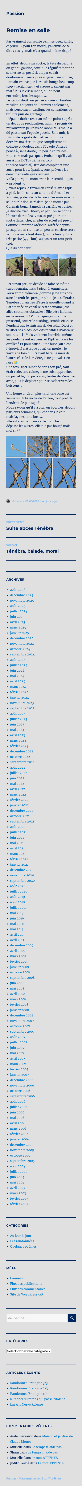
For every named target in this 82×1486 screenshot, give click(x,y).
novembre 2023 (22, 703)
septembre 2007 (22, 1031)
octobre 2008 (20, 972)
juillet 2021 (18, 832)
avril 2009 (17, 951)
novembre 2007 (22, 1021)
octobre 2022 (20, 757)
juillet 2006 (18, 1107)
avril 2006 (17, 1123)
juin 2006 (17, 1112)
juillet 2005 (18, 1171)
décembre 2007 (21, 1015)
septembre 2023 (22, 708)
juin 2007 (17, 1048)
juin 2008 (17, 983)
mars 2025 (18, 627)
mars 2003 (18, 1193)
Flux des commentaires (27, 1289)
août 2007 (17, 1037)
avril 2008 (17, 994)
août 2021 (17, 827)
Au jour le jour (50, 501)
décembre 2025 (21, 595)
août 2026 (18, 590)
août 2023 (17, 713)
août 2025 (17, 606)
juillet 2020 (18, 891)
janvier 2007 (19, 1074)
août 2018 (17, 902)
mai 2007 (17, 1053)
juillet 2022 (18, 773)
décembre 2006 (22, 1080)
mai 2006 (17, 1118)
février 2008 (19, 1004)
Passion (15, 13)
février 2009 (19, 961)
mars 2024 (18, 687)
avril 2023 (17, 735)
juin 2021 (17, 837)
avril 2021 (17, 848)
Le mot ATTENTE (44, 1458)
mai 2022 (17, 784)
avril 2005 (17, 1188)
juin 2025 (17, 616)
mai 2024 (17, 676)
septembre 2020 (22, 881)
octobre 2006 (20, 1091)
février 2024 (19, 692)
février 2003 (19, 1198)
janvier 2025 (19, 633)
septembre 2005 (22, 1161)
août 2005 (17, 1166)
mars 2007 (18, 1064)
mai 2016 (17, 924)
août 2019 (17, 897)
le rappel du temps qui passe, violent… (39, 1399)
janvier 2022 (19, 805)
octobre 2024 (20, 649)
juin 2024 (17, 670)
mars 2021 (18, 854)
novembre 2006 (22, 1085)
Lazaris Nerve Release (26, 1404)
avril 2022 (17, 789)
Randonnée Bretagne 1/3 (28, 1394)
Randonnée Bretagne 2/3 (29, 1388)
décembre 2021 (21, 810)
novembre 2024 (22, 643)
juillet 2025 (18, 611)
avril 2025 (17, 622)
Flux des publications (26, 1283)
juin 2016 (17, 918)
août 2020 (17, 886)
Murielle (17, 501)
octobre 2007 (20, 1026)
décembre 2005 (21, 1145)
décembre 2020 (21, 870)
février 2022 (19, 800)
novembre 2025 (22, 600)
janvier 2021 (19, 864)
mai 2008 (17, 988)
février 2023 (19, 746)
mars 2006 (18, 1128)
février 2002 (19, 1204)
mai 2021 (17, 843)
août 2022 (17, 767)
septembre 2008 (22, 978)
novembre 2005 (22, 1150)
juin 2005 (17, 1177)
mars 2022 (18, 794)
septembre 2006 (22, 1096)
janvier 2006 (19, 1139)
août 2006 (18, 1101)
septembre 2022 (22, 762)
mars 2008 (18, 999)
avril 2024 (17, 681)
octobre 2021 (20, 816)
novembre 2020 (22, 875)
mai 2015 (17, 929)
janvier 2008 (19, 1010)
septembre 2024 (22, 654)
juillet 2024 (18, 665)
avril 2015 (17, 934)
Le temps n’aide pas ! (47, 1447)
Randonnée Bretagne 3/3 (29, 1383)
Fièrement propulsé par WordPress (40, 1478)
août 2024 (17, 660)
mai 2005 (17, 1182)
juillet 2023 (18, 719)
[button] (14, 265)
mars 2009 (18, 956)
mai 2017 (16, 913)
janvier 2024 (19, 697)
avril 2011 (17, 940)
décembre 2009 (22, 945)
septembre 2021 (22, 821)
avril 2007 (17, 1058)
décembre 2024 (21, 638)
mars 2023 (18, 740)
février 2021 (19, 859)
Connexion (18, 1278)
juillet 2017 (18, 907)
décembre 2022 (21, 751)
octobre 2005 (20, 1155)
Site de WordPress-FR (26, 1294)
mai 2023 (17, 730)
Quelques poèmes (23, 1246)
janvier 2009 (19, 967)
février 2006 (19, 1134)
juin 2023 (17, 724)
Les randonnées (22, 1241)
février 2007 (19, 1069)
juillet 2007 (18, 1042)
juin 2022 (17, 778)
